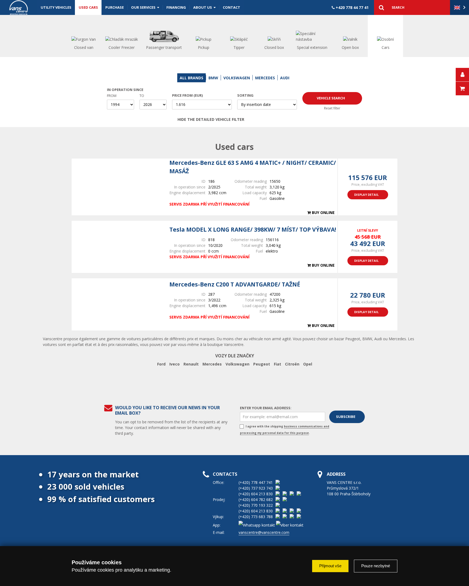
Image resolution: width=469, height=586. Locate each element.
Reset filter (332, 108)
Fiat (277, 364)
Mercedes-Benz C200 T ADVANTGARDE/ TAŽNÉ (234, 284)
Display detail (366, 195)
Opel (307, 364)
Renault (191, 364)
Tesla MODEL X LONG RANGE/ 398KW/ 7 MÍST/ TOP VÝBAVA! (252, 229)
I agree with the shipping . (284, 429)
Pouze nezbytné (375, 565)
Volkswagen (237, 364)
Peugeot (261, 364)
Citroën (292, 364)
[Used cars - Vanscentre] (18, 7)
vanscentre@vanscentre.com (264, 532)
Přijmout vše (330, 565)
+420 (352, 7)
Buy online (323, 212)
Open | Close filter (285, 119)
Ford (161, 364)
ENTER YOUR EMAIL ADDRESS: (265, 407)
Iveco (174, 364)
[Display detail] (118, 187)
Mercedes (212, 364)
